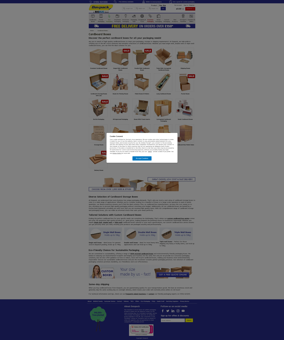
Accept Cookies (142, 158)
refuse (150, 151)
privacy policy (117, 153)
